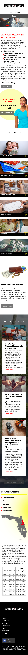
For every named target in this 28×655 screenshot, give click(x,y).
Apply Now (6, 86)
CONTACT (5, 633)
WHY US (5, 623)
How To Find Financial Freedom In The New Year (14, 346)
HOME (4, 618)
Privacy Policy (13, 648)
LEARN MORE (7, 306)
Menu (14, 16)
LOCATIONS (6, 626)
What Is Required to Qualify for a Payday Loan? (13, 396)
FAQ (3, 628)
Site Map (20, 648)
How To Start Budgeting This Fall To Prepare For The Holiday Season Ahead (13, 442)
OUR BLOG (5, 631)
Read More (9, 370)
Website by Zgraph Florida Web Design (14, 649)
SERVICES (5, 620)
